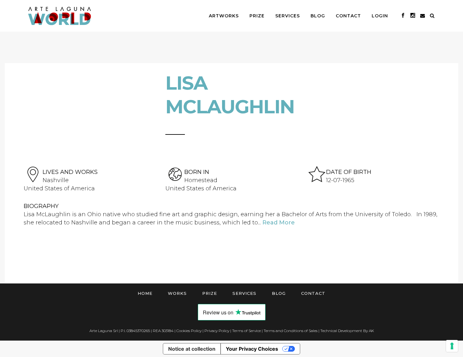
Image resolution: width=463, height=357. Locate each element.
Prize (209, 293)
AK (371, 330)
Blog (279, 293)
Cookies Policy (189, 330)
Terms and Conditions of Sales (290, 330)
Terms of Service (246, 330)
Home (145, 293)
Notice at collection (191, 349)
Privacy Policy (216, 330)
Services (244, 293)
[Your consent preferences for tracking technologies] (452, 346)
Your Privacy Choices (252, 349)
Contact (313, 293)
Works (177, 293)
